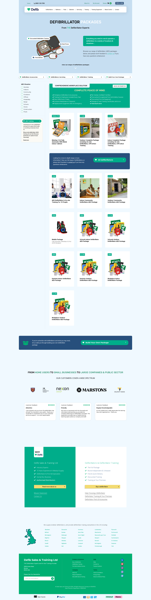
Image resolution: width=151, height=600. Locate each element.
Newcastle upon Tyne (100, 535)
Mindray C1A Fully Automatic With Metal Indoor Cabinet (59, 142)
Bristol (46, 540)
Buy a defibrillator (102, 487)
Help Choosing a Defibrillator (95, 493)
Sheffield (113, 535)
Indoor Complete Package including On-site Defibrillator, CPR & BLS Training (117, 142)
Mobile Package (57, 239)
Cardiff (46, 543)
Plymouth (113, 529)
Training (87, 9)
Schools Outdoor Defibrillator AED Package (116, 240)
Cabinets (71, 9)
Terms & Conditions (98, 572)
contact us (110, 54)
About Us (86, 3)
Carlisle (47, 546)
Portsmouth (114, 532)
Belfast (47, 532)
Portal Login (119, 3)
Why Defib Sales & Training (78, 576)
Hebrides (64, 540)
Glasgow (64, 538)
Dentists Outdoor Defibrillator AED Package (88, 279)
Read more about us (49, 487)
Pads (64, 9)
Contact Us (38, 496)
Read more (26, 140)
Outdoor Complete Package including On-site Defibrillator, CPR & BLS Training (89, 142)
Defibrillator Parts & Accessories (96, 499)
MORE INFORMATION (120, 86)
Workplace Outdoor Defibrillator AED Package (60, 318)
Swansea (113, 543)
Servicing (79, 9)
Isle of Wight (81, 535)
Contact (117, 9)
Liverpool (80, 543)
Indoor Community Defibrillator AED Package (88, 201)
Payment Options (97, 566)
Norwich (97, 540)
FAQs (94, 562)
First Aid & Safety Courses (78, 566)
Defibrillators (49, 9)
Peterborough (98, 546)
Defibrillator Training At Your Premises (98, 496)
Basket (107, 3)
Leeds (79, 538)
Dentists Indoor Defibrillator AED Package (61, 279)
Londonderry (98, 529)
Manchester (98, 532)
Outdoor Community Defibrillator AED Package (116, 201)
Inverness (80, 529)
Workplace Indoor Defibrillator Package (115, 279)
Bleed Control (108, 9)
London (80, 546)
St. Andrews (114, 540)
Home (28, 3)
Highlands (64, 543)
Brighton (47, 538)
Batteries (58, 9)
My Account (96, 3)
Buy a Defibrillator (76, 562)
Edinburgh (64, 535)
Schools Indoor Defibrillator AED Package (89, 240)
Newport (97, 538)
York (112, 546)
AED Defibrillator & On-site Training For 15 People (61, 201)
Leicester (80, 540)
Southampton (115, 538)
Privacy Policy (96, 574)
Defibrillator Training (77, 564)
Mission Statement (40, 493)
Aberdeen (47, 529)
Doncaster (64, 529)
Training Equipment (97, 9)
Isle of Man (81, 532)
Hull (62, 546)
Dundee (63, 532)
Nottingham (98, 543)
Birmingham (48, 535)
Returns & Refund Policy (99, 576)
